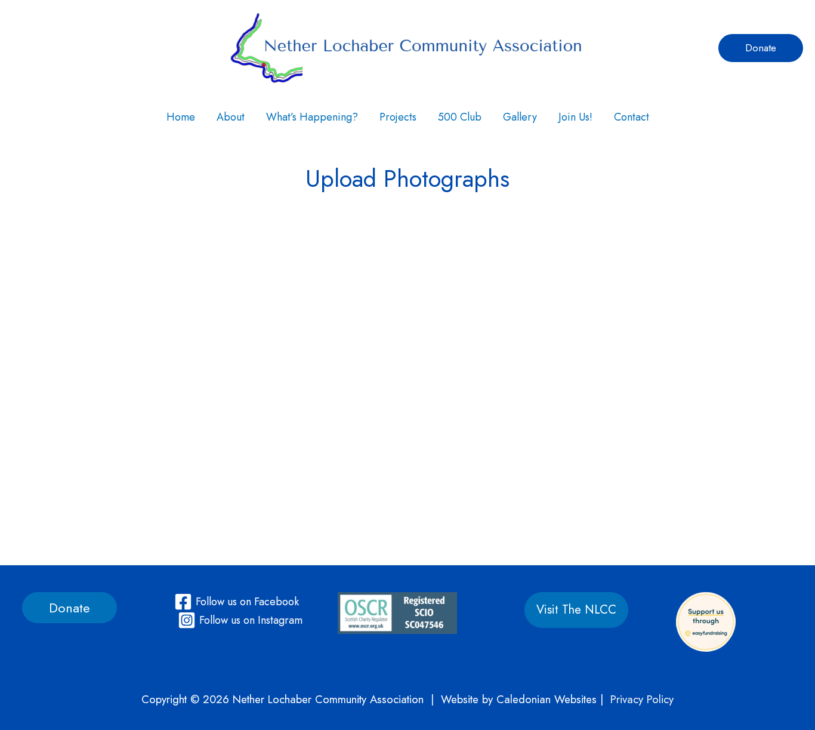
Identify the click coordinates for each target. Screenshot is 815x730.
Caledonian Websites (546, 699)
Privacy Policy (642, 699)
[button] (760, 48)
